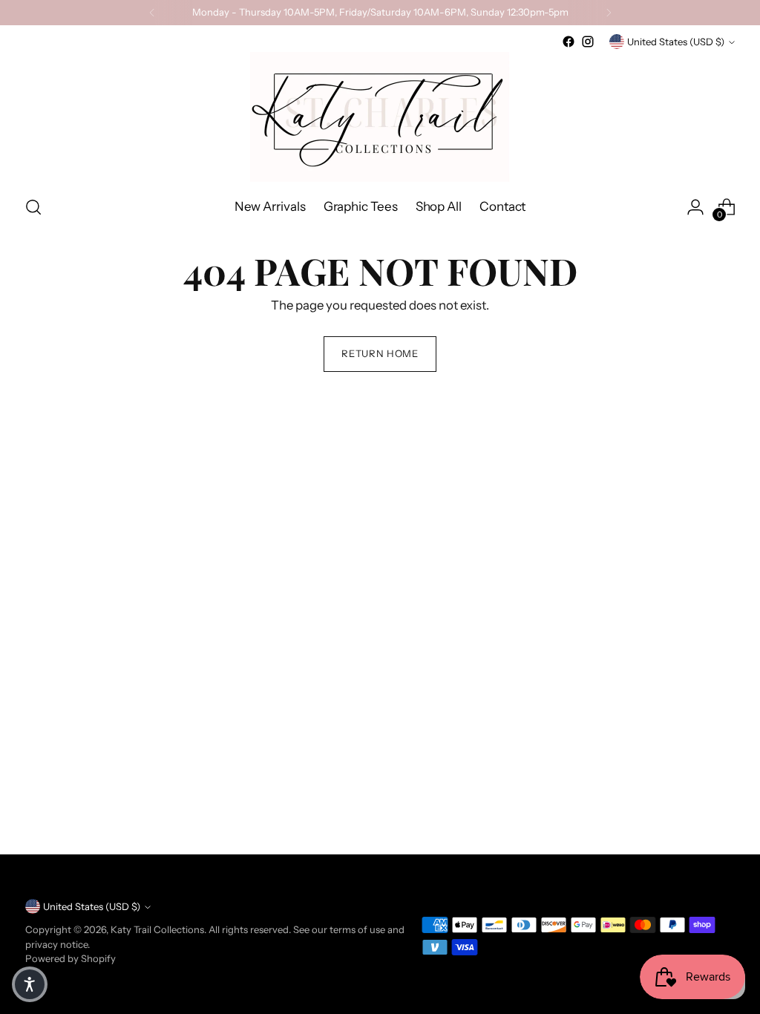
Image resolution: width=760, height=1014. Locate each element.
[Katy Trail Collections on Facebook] (568, 41)
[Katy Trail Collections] (380, 117)
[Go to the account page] (695, 207)
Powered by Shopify (70, 958)
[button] (30, 984)
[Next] (608, 12)
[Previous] (152, 12)
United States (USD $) (675, 42)
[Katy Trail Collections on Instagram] (587, 41)
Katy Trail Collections (157, 929)
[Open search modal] (33, 207)
